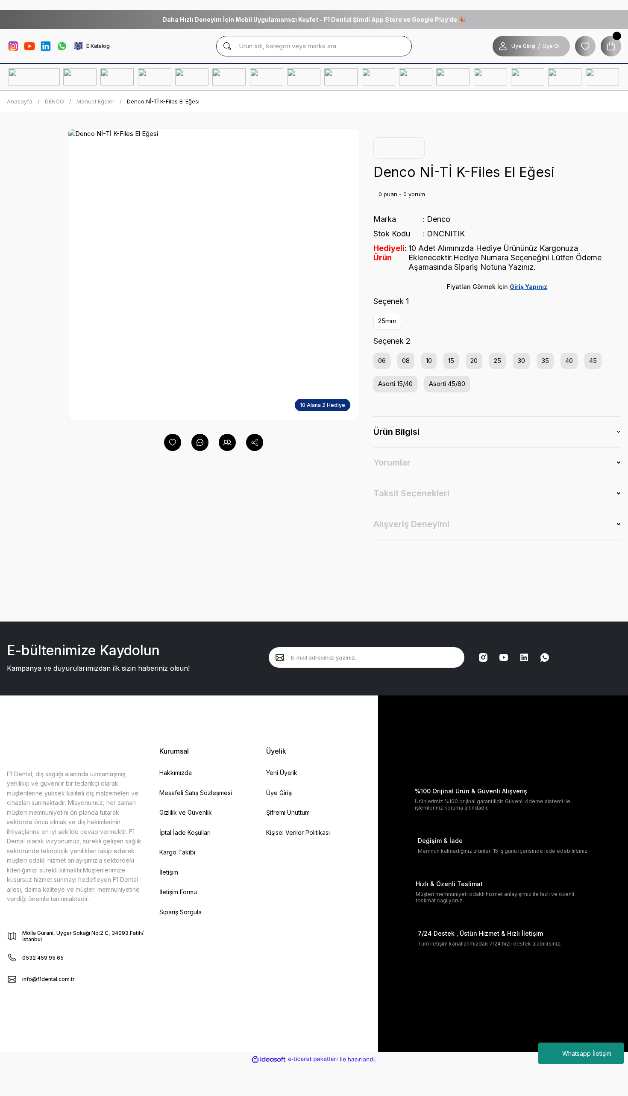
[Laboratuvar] (490, 77)
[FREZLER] (565, 77)
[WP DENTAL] (229, 77)
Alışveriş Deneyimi (411, 524)
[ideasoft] (269, 1059)
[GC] (80, 77)
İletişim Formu (178, 892)
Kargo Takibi (177, 852)
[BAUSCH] (154, 77)
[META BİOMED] (304, 77)
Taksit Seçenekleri (411, 493)
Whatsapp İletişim (586, 1053)
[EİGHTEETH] (453, 77)
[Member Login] (503, 46)
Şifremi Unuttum (288, 812)
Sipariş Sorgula (180, 912)
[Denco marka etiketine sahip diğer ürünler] (399, 148)
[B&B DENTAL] (378, 77)
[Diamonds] (341, 77)
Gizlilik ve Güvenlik (185, 812)
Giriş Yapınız (528, 286)
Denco (438, 219)
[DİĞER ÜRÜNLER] (602, 77)
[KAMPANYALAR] (34, 77)
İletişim (168, 872)
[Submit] (280, 657)
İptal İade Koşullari (185, 832)
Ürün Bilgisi (396, 432)
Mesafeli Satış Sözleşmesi (195, 792)
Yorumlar (392, 462)
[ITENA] (117, 77)
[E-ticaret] (313, 1059)
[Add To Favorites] (172, 442)
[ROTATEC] (266, 77)
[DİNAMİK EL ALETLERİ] (527, 77)
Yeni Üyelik (281, 772)
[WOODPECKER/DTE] (415, 77)
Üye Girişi (523, 46)
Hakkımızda (175, 772)
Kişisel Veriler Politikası (298, 832)
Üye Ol (551, 46)
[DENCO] (192, 77)
